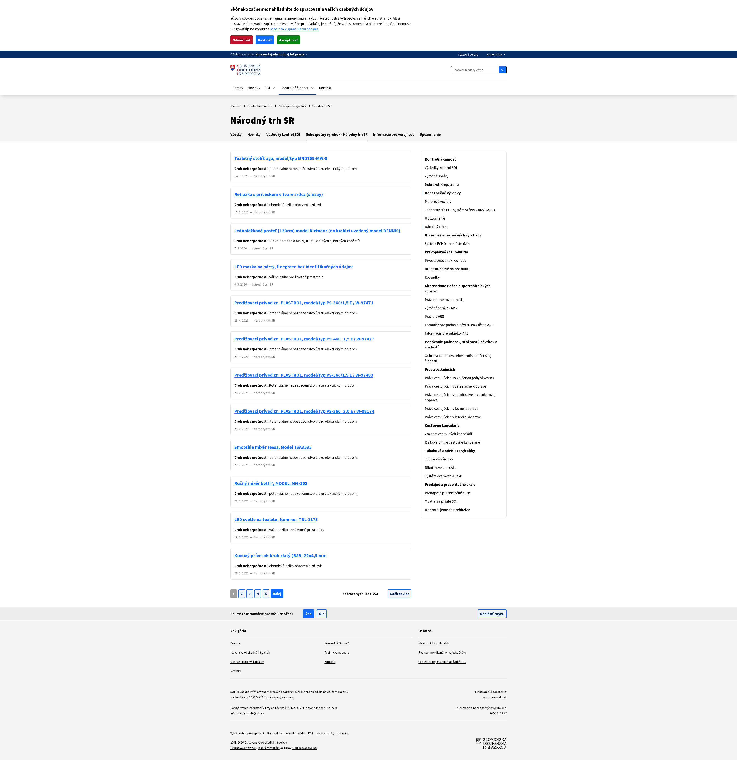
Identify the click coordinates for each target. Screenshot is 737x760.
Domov (237, 88)
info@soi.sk (256, 713)
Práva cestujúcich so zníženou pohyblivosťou (459, 377)
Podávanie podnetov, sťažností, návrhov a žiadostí (461, 344)
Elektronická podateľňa (433, 643)
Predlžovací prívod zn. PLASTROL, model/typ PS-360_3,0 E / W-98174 (304, 411)
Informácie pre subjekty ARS (446, 333)
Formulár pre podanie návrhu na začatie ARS (459, 325)
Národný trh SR (437, 226)
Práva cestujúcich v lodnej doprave (451, 408)
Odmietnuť (241, 40)
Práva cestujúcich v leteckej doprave (453, 417)
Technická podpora (336, 652)
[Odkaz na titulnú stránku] (245, 69)
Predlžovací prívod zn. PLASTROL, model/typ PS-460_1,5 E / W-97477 (304, 339)
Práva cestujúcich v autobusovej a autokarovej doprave (460, 397)
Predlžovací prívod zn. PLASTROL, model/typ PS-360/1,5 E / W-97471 (303, 303)
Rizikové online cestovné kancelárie (452, 442)
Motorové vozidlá (438, 201)
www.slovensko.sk (495, 697)
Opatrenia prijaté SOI (441, 501)
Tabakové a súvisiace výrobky (450, 450)
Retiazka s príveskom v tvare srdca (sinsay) (278, 194)
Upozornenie (430, 134)
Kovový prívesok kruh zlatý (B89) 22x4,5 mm (280, 555)
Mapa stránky (325, 733)
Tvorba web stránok (243, 748)
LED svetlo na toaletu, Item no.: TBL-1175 (276, 519)
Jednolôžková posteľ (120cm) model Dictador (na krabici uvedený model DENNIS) (317, 231)
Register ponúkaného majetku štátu (442, 652)
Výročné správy (436, 176)
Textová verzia (468, 54)
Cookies (343, 733)
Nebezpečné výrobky (292, 106)
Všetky (236, 134)
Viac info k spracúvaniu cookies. (295, 29)
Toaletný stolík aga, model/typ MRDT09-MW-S (280, 158)
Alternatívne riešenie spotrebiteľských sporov (458, 288)
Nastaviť (265, 40)
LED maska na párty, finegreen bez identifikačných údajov (293, 267)
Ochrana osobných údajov (247, 662)
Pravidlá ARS (434, 316)
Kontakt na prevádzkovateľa (286, 733)
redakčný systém (269, 748)
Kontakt (325, 88)
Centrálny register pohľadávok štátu (442, 662)
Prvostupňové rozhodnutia (445, 260)
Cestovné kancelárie (442, 425)
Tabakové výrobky (439, 459)
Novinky (254, 88)
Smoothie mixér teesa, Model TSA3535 (273, 447)
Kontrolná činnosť (260, 106)
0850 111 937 (498, 713)
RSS (310, 733)
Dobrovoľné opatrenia (442, 184)
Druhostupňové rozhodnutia (447, 269)
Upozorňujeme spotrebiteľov (447, 509)
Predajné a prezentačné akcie (450, 484)
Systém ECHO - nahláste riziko (448, 243)
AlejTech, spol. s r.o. (304, 748)
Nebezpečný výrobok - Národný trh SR (337, 134)
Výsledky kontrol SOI (283, 134)
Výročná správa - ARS (441, 308)
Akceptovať (288, 40)
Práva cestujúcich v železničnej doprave (455, 386)
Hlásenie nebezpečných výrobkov (453, 235)
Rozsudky (432, 277)
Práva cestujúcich (440, 369)
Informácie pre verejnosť (393, 134)
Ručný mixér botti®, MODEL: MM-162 (270, 483)
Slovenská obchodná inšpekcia (250, 652)
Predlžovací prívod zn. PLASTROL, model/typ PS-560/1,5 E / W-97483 (303, 375)
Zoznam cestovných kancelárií (448, 433)
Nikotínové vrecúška (440, 467)
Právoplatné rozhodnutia (446, 251)
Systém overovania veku (443, 476)
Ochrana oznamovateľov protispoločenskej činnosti (458, 358)
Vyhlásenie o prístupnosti (247, 733)
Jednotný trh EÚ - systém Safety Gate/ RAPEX (460, 209)
